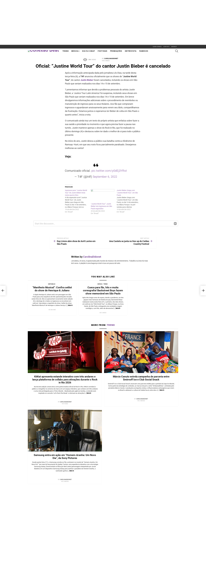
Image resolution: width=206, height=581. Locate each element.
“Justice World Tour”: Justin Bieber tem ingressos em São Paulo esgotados (101, 206)
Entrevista (130, 51)
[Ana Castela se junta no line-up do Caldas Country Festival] (203, 290)
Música (75, 51)
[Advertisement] (43, 5)
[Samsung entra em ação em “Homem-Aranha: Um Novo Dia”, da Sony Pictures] (65, 430)
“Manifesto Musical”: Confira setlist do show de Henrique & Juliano (52, 289)
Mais (70, 305)
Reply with (175, 223)
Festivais (102, 51)
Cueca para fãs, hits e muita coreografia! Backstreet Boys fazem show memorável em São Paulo (103, 290)
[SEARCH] (176, 51)
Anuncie (174, 46)
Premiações (116, 51)
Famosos (143, 51)
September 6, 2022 (105, 176)
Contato (166, 46)
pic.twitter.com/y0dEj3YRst (109, 170)
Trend (65, 51)
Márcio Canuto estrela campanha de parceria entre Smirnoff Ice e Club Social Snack (141, 378)
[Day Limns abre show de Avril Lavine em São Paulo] (3, 290)
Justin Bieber (86, 80)
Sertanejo (51, 284)
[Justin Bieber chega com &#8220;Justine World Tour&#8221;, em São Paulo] (130, 201)
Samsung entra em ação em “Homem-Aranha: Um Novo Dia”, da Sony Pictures (65, 456)
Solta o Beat (88, 51)
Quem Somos (157, 46)
